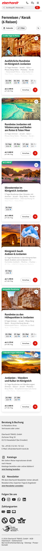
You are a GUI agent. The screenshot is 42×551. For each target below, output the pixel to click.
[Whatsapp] (19, 499)
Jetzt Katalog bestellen (11, 469)
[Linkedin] (24, 499)
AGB (31, 539)
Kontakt (5, 545)
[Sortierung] (38, 28)
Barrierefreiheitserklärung (12, 543)
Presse (35, 543)
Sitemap (28, 543)
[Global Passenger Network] (10, 529)
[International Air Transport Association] (21, 520)
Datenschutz (17, 541)
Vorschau (25, 90)
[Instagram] (9, 499)
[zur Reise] (35, 90)
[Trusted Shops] (12, 520)
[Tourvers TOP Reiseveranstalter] (5, 520)
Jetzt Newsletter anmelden (12, 486)
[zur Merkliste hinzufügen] (36, 38)
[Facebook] (4, 499)
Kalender (9, 28)
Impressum (6, 541)
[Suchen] (37, 7)
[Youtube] (14, 499)
